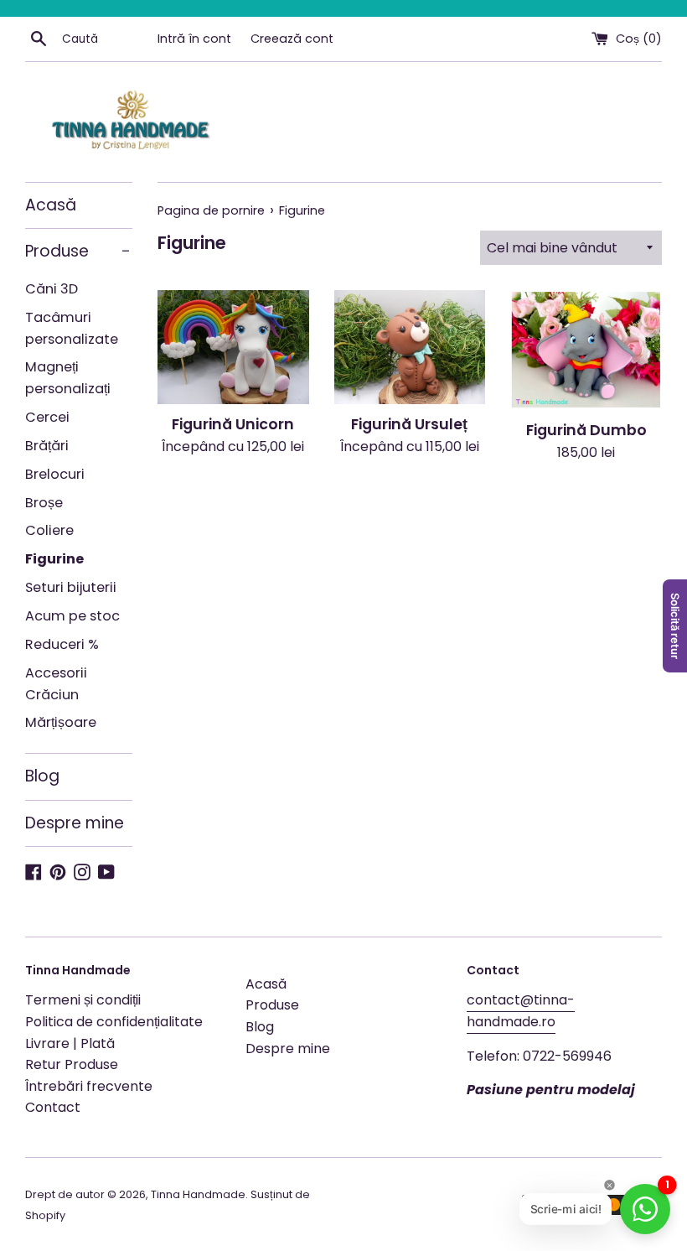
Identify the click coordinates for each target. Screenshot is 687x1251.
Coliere (49, 530)
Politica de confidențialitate (114, 1021)
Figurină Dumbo (586, 430)
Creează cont (292, 38)
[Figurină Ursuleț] (410, 346)
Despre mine (74, 823)
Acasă (50, 205)
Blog (42, 776)
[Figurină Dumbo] (586, 349)
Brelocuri (55, 474)
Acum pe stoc (72, 616)
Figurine (54, 558)
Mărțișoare (60, 722)
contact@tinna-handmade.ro (521, 1010)
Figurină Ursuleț (409, 424)
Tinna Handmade (198, 1194)
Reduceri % (62, 644)
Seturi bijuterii (70, 587)
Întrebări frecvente (88, 1086)
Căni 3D (51, 288)
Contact (52, 1107)
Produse (78, 251)
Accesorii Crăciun (56, 683)
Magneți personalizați (68, 377)
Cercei (47, 417)
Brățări (47, 445)
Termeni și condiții (83, 1000)
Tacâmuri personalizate (71, 328)
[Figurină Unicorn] (233, 346)
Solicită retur (675, 626)
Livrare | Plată (70, 1043)
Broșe (44, 502)
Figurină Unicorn (233, 424)
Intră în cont (194, 38)
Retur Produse (71, 1064)
